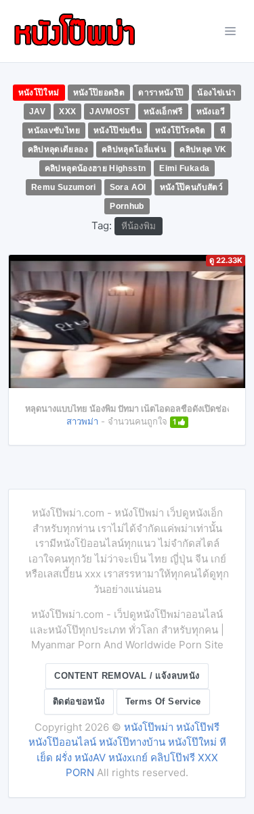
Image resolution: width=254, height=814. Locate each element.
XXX (67, 111)
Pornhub (127, 206)
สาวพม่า (82, 421)
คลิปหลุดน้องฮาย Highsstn (95, 168)
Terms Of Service (163, 701)
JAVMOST (109, 111)
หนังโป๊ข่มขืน (117, 130)
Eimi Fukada (184, 168)
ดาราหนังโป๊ (161, 92)
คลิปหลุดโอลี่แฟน (134, 149)
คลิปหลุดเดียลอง (58, 149)
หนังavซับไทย (54, 130)
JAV (37, 111)
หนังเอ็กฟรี (163, 111)
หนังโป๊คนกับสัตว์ (191, 187)
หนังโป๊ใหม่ (39, 92)
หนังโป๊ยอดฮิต (99, 92)
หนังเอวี (210, 111)
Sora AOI (128, 187)
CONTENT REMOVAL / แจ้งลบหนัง (126, 676)
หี (223, 130)
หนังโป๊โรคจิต (180, 130)
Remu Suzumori (63, 187)
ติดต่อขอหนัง (79, 701)
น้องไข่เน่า (216, 92)
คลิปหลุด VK (202, 149)
